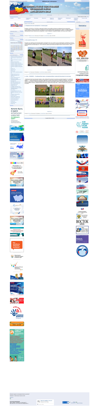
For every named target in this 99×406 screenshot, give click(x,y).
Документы (44, 18)
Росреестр (13, 95)
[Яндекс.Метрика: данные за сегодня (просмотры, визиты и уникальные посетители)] (79, 402)
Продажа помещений (15, 94)
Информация (68, 18)
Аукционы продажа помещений (16, 66)
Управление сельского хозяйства (76, 19)
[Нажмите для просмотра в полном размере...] (35, 65)
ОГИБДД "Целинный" (15, 86)
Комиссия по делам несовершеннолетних (15, 79)
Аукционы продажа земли (15, 65)
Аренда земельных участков (16, 59)
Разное (12, 103)
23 (11, 49)
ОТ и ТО (12, 89)
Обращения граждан (60, 18)
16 (11, 48)
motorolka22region (46, 35)
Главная (25, 23)
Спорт (12, 101)
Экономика (36, 18)
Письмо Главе (84, 18)
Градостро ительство (52, 18)
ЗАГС (12, 76)
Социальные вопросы (28, 18)
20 (18, 48)
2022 (29, 23)
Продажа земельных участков (16, 92)
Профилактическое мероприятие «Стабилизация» (37, 25)
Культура (12, 80)
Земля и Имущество (14, 77)
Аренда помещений (14, 61)
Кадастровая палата (14, 96)
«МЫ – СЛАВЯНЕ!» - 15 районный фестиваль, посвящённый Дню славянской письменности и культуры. (48, 76)
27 (18, 49)
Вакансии (12, 69)
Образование (13, 84)
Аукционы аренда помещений (16, 64)
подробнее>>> (49, 33)
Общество (13, 85)
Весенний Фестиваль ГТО (31, 40)
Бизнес (12, 68)
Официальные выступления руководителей (16, 88)
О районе (12, 18)
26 (16, 49)
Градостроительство (14, 74)
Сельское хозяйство (14, 97)
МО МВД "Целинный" (15, 81)
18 (14, 48)
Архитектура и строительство (16, 57)
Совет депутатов (14, 98)
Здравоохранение (14, 75)
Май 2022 (20, 41)
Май (31, 23)
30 (11, 51)
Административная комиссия (16, 56)
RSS (88, 16)
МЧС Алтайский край (15, 83)
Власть (19, 18)
